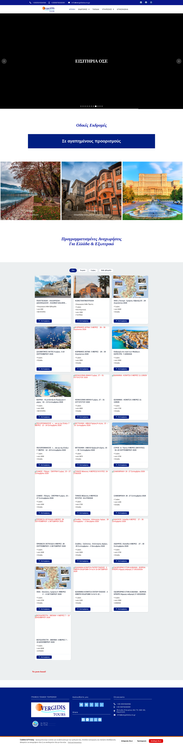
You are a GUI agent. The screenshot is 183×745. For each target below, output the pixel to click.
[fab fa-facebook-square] (83, 720)
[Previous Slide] (4, 61)
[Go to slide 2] (83, 106)
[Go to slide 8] (95, 106)
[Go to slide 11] (102, 106)
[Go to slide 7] (93, 106)
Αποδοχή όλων (156, 741)
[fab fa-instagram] (91, 720)
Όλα (73, 270)
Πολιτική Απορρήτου (75, 742)
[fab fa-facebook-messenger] (87, 720)
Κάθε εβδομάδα (106, 270)
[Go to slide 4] (87, 106)
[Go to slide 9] (97, 106)
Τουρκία (82, 270)
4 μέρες (93, 270)
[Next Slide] (178, 61)
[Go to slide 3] (85, 106)
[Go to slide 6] (91, 106)
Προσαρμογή (141, 741)
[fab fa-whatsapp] (96, 720)
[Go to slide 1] (81, 106)
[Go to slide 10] (100, 106)
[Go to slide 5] (89, 106)
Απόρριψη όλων (127, 741)
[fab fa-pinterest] (100, 720)
